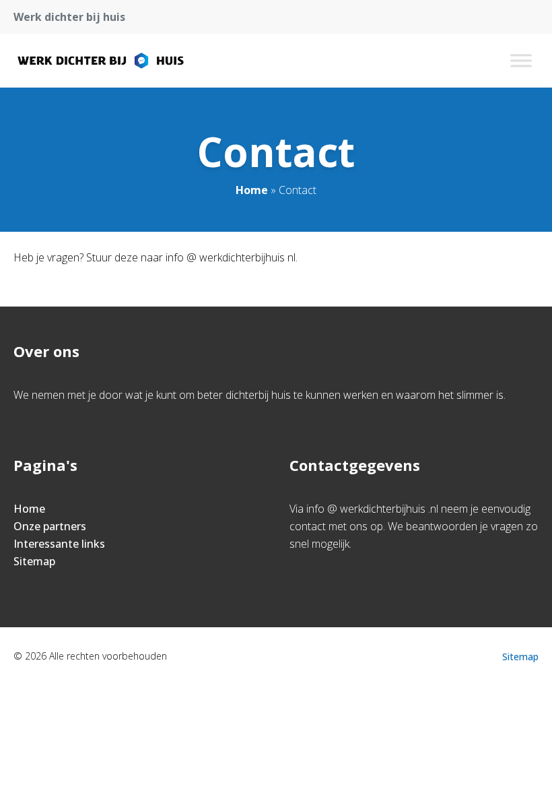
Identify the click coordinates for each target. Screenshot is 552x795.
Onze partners (49, 526)
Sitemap (34, 561)
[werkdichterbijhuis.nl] (100, 60)
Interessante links (59, 543)
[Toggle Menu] (521, 60)
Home (252, 190)
